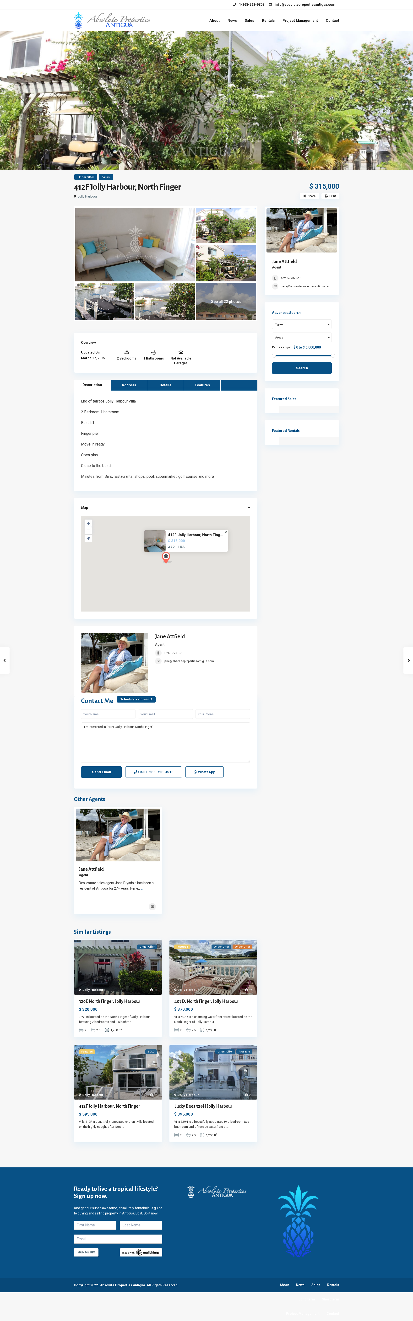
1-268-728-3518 (174, 653)
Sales (249, 20)
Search (302, 368)
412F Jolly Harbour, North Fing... (195, 535)
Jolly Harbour (87, 196)
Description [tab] (92, 385)
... (142, 888)
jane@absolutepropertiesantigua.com (189, 661)
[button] (167, 558)
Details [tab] (165, 385)
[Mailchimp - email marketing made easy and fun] (141, 1252)
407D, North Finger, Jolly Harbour (206, 1001)
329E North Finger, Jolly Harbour (109, 1001)
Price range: (281, 347)
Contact (332, 20)
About (214, 20)
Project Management (300, 20)
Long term (307, 1299)
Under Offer (86, 177)
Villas (106, 177)
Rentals (268, 20)
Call (155, 772)
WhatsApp (206, 772)
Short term (330, 1299)
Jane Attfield (170, 636)
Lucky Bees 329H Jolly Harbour (203, 1106)
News (232, 20)
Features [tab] (202, 385)
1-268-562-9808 (251, 4)
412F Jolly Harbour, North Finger (109, 1106)
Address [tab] (129, 385)
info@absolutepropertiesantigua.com (305, 4)
